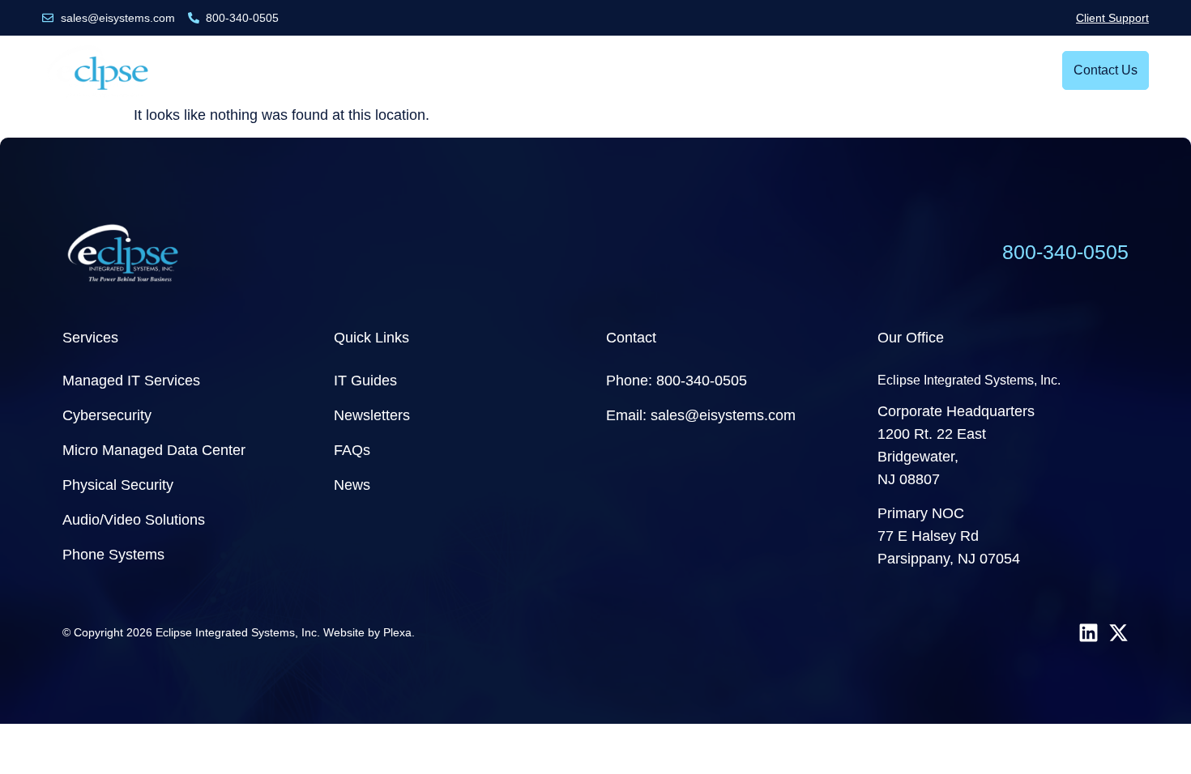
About (906, 70)
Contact (631, 338)
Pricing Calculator (804, 70)
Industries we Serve (453, 70)
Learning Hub (664, 70)
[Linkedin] (1088, 633)
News (576, 70)
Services (322, 70)
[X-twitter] (1118, 633)
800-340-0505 (1065, 251)
